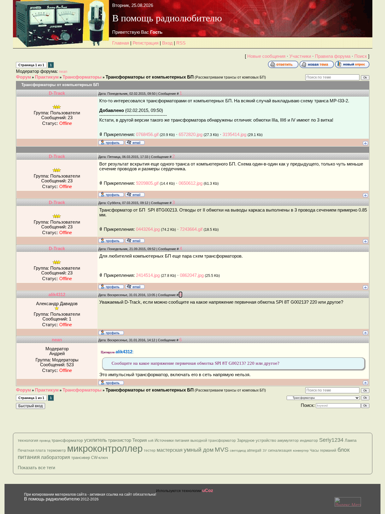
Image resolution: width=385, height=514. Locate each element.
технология (28, 440)
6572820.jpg (190, 134)
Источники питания (172, 440)
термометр (56, 450)
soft (150, 440)
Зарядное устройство (256, 440)
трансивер (80, 457)
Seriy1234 (331, 440)
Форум (23, 77)
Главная (120, 43)
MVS (222, 449)
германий (328, 450)
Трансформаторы (82, 77)
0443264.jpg (148, 229)
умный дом (199, 450)
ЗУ (265, 450)
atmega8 (254, 450)
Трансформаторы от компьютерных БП (150, 77)
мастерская (170, 450)
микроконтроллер (105, 448)
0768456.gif (147, 134)
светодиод (238, 450)
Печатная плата (32, 450)
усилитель (95, 440)
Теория (139, 440)
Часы (314, 450)
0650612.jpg (190, 183)
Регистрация (146, 43)
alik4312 (56, 294)
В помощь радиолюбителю (52, 499)
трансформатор (67, 440)
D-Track (57, 93)
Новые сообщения (266, 56)
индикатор (309, 440)
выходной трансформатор (213, 440)
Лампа (350, 440)
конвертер (301, 450)
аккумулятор (288, 440)
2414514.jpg (148, 275)
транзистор (119, 440)
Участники (300, 56)
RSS (181, 43)
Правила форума (332, 56)
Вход (167, 43)
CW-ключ (99, 457)
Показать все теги (36, 467)
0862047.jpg (192, 275)
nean (63, 72)
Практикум (47, 77)
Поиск (360, 56)
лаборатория (55, 457)
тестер (150, 450)
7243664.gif (191, 229)
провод (44, 440)
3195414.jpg (234, 134)
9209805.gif (147, 183)
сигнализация (280, 450)
